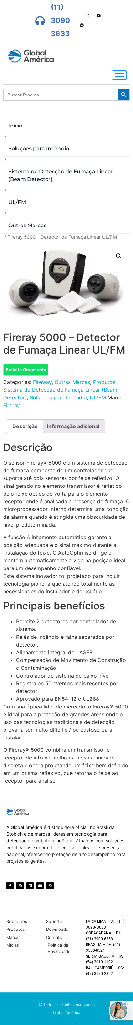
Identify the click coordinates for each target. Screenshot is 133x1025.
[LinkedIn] (76, 16)
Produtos (104, 382)
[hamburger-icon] (119, 75)
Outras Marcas (27, 225)
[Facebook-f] (10, 885)
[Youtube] (99, 16)
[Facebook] (65, 16)
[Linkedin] (30, 885)
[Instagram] (87, 16)
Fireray (11, 405)
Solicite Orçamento (26, 369)
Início (15, 126)
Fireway (42, 382)
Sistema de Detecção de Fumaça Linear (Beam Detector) (60, 175)
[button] (119, 256)
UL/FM (17, 202)
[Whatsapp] (82, 25)
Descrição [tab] (25, 426)
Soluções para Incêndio (38, 149)
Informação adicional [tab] (73, 426)
